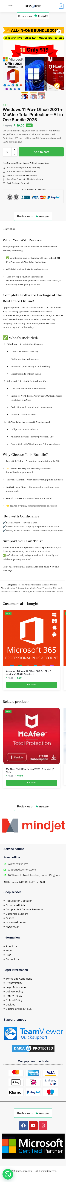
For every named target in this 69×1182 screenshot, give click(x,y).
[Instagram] (43, 1124)
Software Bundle (38, 591)
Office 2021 (12, 591)
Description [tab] (9, 229)
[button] (61, 6)
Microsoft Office (49, 585)
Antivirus (29, 585)
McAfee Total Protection (41, 588)
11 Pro (21, 585)
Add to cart (41, 152)
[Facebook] (23, 1124)
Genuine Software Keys (18, 588)
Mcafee (37, 585)
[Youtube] (33, 1124)
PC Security (23, 591)
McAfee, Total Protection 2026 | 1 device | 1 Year (30, 770)
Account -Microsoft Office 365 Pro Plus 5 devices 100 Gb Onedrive (28, 672)
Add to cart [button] (31, 684)
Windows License (54, 591)
